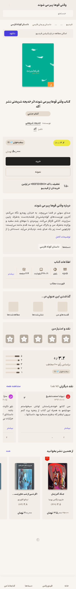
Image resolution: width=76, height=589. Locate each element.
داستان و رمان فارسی (41, 24)
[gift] (38, 92)
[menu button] (5, 5)
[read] (13, 307)
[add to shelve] (63, 307)
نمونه (38, 172)
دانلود (12, 33)
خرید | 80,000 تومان (38, 584)
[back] (71, 5)
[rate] (66, 339)
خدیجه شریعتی (33, 123)
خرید (38, 161)
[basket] (13, 5)
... (61, 24)
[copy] (8, 186)
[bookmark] (46, 92)
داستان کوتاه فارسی (20, 24)
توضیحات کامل (63, 237)
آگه (35, 129)
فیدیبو (69, 24)
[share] (29, 92)
